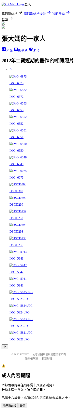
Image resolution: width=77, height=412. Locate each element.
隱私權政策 (31, 358)
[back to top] (5, 346)
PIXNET (24, 354)
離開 (22, 405)
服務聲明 (47, 358)
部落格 (23, 50)
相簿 (9, 50)
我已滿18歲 (9, 405)
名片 (36, 50)
